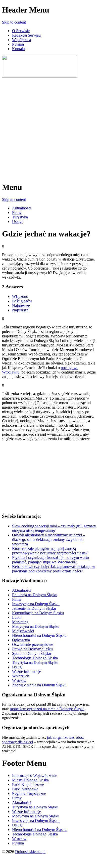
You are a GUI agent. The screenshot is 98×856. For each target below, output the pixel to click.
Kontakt (18, 49)
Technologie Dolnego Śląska (35, 658)
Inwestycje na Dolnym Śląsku (36, 604)
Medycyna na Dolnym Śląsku (35, 626)
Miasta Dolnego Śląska (30, 780)
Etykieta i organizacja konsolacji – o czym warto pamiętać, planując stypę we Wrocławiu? (50, 559)
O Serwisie (21, 31)
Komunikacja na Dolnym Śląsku (38, 613)
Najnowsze (21, 305)
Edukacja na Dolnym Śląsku (34, 595)
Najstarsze (20, 310)
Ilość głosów (22, 301)
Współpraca (21, 40)
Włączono (20, 296)
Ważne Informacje (26, 671)
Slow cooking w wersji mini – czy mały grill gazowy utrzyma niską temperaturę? (54, 528)
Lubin (17, 617)
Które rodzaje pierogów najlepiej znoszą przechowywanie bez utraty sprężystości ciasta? (49, 550)
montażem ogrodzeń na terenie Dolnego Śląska (47, 709)
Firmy (17, 212)
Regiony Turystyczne (29, 793)
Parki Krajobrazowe (28, 784)
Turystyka (20, 217)
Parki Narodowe (25, 789)
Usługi (17, 221)
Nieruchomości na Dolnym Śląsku (39, 635)
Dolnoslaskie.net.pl (30, 851)
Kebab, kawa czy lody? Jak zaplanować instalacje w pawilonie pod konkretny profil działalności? (53, 568)
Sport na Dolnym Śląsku (31, 653)
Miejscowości (23, 631)
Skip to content (14, 22)
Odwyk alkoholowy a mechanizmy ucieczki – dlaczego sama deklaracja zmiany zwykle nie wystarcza (48, 539)
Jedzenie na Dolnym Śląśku (34, 608)
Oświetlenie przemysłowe (32, 644)
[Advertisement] (49, 127)
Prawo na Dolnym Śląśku (32, 649)
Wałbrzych (20, 676)
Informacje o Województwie (34, 775)
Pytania (18, 44)
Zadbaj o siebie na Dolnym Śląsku (39, 685)
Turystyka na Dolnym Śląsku (35, 662)
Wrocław (19, 680)
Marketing (20, 622)
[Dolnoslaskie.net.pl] (39, 76)
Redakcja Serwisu (26, 35)
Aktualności (21, 208)
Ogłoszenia (21, 640)
